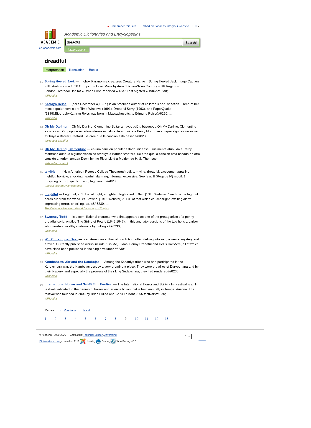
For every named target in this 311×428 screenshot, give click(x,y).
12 (156, 318)
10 (136, 318)
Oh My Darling (56, 126)
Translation (76, 70)
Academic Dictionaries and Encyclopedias (102, 34)
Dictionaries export (49, 341)
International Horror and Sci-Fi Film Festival (78, 284)
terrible (50, 171)
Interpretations (77, 49)
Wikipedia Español (56, 140)
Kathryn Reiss (55, 104)
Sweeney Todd (56, 216)
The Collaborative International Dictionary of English (77, 208)
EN (194, 26)
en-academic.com (50, 48)
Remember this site (123, 26)
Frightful (51, 194)
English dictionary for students (63, 185)
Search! (191, 42)
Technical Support (93, 334)
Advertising (110, 334)
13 (166, 318)
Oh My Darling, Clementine (65, 149)
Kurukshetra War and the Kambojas (72, 262)
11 (146, 318)
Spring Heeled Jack (60, 81)
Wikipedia (51, 95)
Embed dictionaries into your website (164, 26)
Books (93, 70)
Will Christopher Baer (61, 239)
